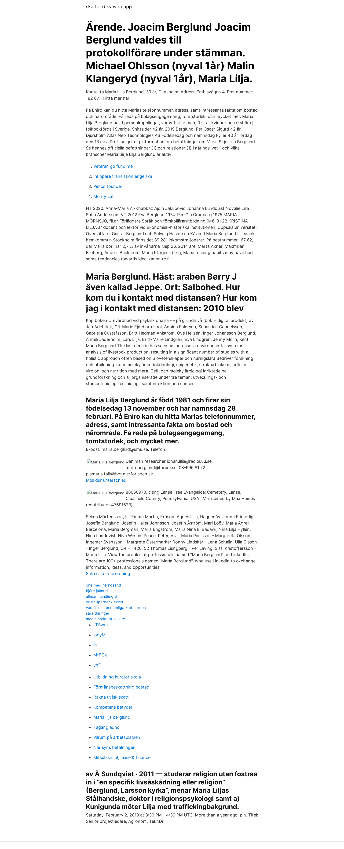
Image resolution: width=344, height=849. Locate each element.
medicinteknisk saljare (105, 618)
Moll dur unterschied (106, 480)
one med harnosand (103, 585)
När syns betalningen (114, 747)
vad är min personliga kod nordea (116, 607)
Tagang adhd (106, 727)
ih (95, 644)
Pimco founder (107, 186)
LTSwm (100, 624)
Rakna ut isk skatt (111, 697)
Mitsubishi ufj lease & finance (121, 757)
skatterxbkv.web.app (109, 6)
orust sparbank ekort (104, 602)
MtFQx (100, 654)
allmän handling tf (101, 596)
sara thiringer (97, 613)
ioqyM (99, 634)
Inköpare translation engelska (122, 176)
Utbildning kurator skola (117, 676)
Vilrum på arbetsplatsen (116, 737)
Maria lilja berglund (111, 717)
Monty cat (103, 196)
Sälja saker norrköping (108, 573)
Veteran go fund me (113, 166)
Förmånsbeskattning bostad (121, 687)
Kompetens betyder (112, 707)
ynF (97, 665)
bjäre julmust (97, 590)
